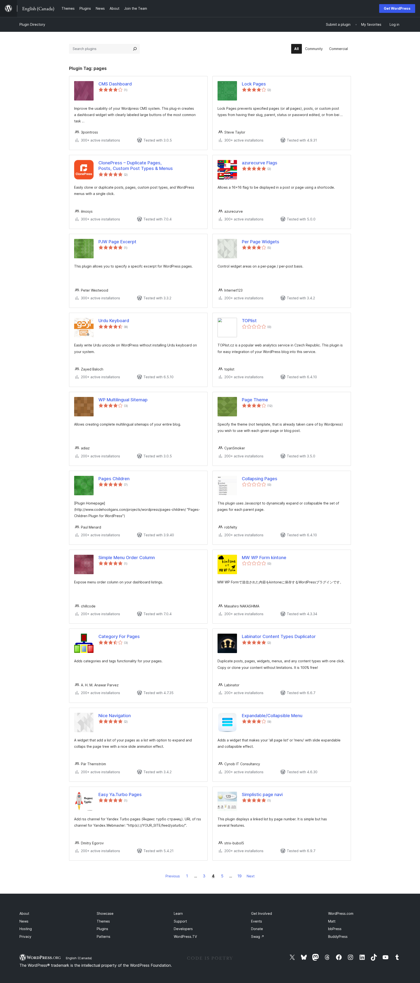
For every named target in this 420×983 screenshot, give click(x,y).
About (24, 913)
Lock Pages (254, 83)
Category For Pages (119, 636)
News (23, 921)
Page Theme (255, 399)
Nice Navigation (114, 715)
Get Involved (261, 913)
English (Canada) (79, 958)
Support (180, 921)
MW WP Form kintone (264, 557)
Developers (183, 929)
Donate (257, 929)
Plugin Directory (32, 24)
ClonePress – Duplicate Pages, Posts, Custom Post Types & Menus (135, 165)
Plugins (102, 929)
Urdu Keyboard (113, 320)
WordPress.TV (185, 936)
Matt (331, 921)
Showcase (105, 913)
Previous (173, 876)
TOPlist (249, 320)
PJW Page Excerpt (117, 241)
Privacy (25, 936)
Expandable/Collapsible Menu (272, 715)
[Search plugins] (135, 49)
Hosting (25, 929)
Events (256, 921)
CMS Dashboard (115, 83)
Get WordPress (397, 8)
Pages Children (114, 478)
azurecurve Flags (259, 162)
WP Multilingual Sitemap (123, 399)
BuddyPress (338, 936)
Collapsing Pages (259, 478)
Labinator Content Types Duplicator (279, 636)
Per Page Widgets (260, 241)
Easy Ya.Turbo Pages (120, 794)
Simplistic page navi (262, 794)
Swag (257, 936)
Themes (103, 921)
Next (250, 876)
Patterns (103, 936)
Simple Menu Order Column (126, 557)
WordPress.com (340, 913)
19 (239, 876)
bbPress (334, 929)
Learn (178, 913)
